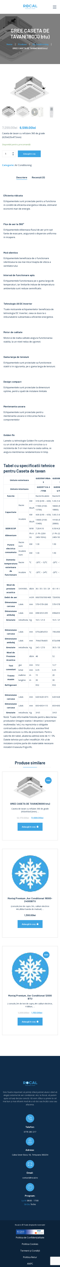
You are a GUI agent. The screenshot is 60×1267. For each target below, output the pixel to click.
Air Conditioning (23, 165)
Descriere (21, 177)
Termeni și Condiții (30, 1250)
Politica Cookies (30, 1244)
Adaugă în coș (29, 154)
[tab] (21, 177)
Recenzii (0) (38, 177)
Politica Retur (30, 1257)
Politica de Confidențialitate (30, 1237)
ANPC (30, 1263)
